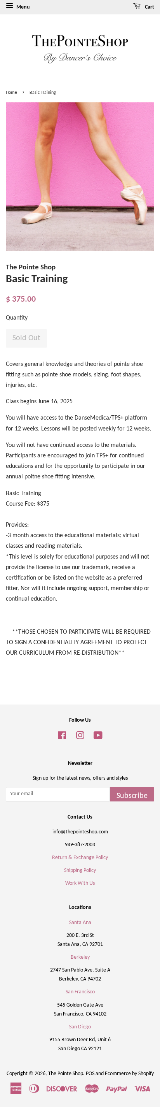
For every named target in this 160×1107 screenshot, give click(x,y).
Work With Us (80, 883)
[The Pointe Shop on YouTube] (98, 737)
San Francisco (80, 992)
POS (90, 1073)
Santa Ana (80, 922)
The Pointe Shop (65, 1073)
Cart (149, 7)
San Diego (80, 1027)
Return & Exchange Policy (80, 857)
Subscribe (132, 796)
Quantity (17, 318)
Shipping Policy (80, 870)
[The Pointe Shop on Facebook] (61, 737)
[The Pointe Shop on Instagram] (80, 737)
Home (11, 92)
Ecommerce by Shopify (129, 1073)
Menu (22, 7)
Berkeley (80, 957)
